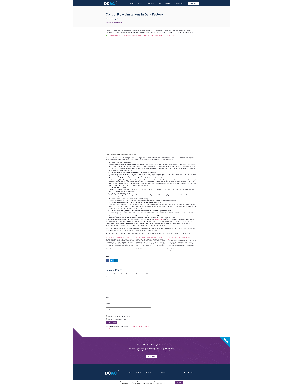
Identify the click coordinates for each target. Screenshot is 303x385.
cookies (140, 383)
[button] (107, 260)
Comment (109, 277)
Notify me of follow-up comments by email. (119, 316)
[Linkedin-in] (192, 372)
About (132, 3)
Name (108, 297)
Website (108, 309)
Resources (151, 3)
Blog (160, 3)
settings (163, 383)
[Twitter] (188, 372)
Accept (179, 382)
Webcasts (168, 3)
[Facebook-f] (184, 372)
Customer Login (179, 3)
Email (108, 303)
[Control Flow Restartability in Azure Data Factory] (121, 243)
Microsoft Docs (159, 219)
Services (140, 3)
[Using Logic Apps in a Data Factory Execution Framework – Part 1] (182, 244)
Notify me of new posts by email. (116, 319)
